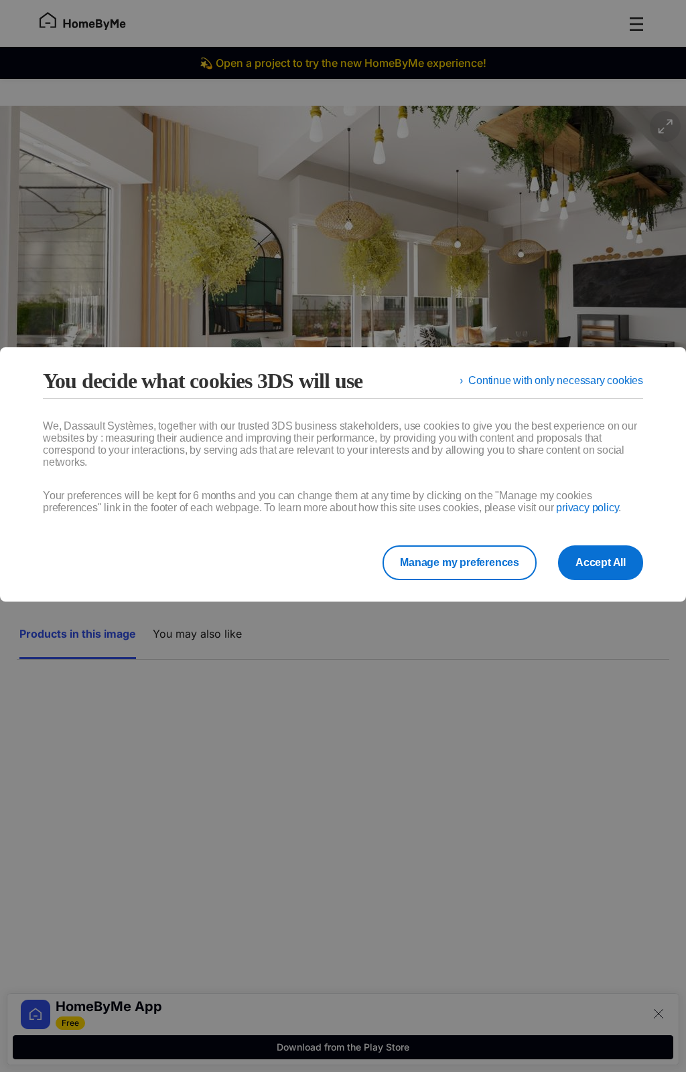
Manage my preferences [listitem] (459, 562)
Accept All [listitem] (600, 562)
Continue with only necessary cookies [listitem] (555, 380)
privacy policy (587, 507)
